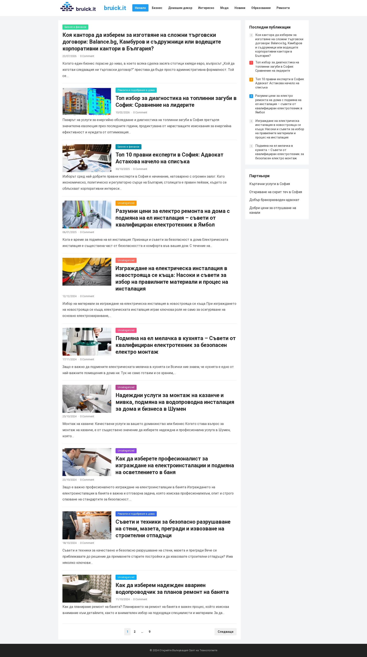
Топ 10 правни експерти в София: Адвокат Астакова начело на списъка (279, 83)
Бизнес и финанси (75, 27)
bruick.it (115, 7)
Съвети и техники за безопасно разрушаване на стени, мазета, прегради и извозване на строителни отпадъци (173, 529)
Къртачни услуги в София (269, 184)
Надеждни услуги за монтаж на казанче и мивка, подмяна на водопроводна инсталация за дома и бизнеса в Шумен (175, 402)
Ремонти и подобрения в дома (136, 90)
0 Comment (87, 56)
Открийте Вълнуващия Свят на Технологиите (188, 650)
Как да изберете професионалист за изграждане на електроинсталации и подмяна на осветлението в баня (175, 465)
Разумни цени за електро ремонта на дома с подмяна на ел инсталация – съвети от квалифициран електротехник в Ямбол (173, 218)
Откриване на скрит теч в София (275, 192)
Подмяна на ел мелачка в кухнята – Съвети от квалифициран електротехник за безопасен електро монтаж (176, 345)
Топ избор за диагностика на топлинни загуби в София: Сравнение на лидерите (277, 66)
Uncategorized (126, 203)
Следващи (225, 631)
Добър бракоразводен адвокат (274, 200)
